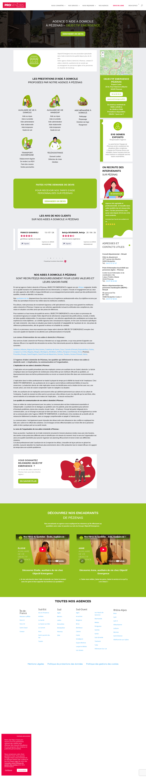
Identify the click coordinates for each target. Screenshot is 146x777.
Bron (115, 613)
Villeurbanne (117, 625)
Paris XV (22, 624)
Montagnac (44, 352)
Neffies (59, 352)
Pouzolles (16, 354)
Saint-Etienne (117, 636)
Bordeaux (79, 628)
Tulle (96, 645)
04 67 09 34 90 (111, 281)
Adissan (23, 349)
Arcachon (79, 616)
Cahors (78, 631)
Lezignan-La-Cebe (20, 352)
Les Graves (79, 650)
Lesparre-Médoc (81, 646)
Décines (116, 632)
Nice (39, 631)
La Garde (41, 620)
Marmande (98, 619)
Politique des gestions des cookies (102, 664)
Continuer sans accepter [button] (23, 736)
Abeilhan (16, 349)
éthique (81, 287)
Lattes (59, 620)
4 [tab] (57, 258)
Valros (85, 354)
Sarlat (97, 634)
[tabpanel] (33, 238)
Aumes (41, 349)
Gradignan (79, 639)
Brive (77, 624)
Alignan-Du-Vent (33, 349)
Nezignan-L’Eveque (70, 352)
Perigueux (98, 626)
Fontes (91, 349)
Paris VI (22, 620)
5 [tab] (60, 258)
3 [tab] (54, 258)
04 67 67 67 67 (111, 263)
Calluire (116, 628)
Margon (37, 352)
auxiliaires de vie (23, 298)
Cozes (78, 635)
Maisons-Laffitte (25, 616)
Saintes (97, 630)
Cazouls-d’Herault (71, 349)
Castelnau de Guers (52, 349)
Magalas (30, 352)
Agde (59, 613)
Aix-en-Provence (43, 613)
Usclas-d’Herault (76, 354)
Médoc (97, 622)
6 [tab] (63, 258)
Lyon (115, 617)
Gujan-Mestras (81, 643)
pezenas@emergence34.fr (116, 99)
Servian (60, 354)
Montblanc (52, 352)
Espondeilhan (83, 349)
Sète (58, 635)
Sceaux (22, 631)
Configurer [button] (8, 770)
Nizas (80, 352)
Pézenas (60, 631)
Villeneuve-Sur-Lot (101, 649)
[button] (116, 61)
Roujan (23, 354)
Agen (77, 613)
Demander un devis (73, 34)
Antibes (40, 616)
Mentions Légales (37, 664)
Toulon (40, 641)
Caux (62, 349)
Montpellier (61, 628)
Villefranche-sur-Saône (121, 640)
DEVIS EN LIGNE (118, 5)
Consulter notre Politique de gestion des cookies (14, 764)
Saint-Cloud (23, 628)
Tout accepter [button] (22, 770)
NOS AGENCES (103, 5)
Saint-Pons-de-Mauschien (47, 354)
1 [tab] (48, 258)
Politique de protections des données (65, 664)
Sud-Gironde (99, 637)
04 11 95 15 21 (116, 94)
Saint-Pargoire (32, 354)
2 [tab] (51, 258)
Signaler (22, 243)
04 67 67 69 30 (111, 299)
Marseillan (60, 624)
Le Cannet (41, 628)
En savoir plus (28, 481)
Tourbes (66, 354)
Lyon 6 (115, 621)
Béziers (59, 616)
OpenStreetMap (125, 74)
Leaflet (120, 74)
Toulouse (98, 641)
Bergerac (79, 620)
